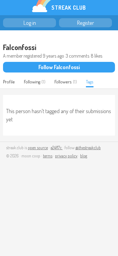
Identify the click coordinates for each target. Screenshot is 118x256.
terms (47, 155)
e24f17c (57, 147)
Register (85, 22)
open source (38, 147)
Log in (29, 22)
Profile (9, 82)
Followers (63, 82)
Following (32, 82)
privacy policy (66, 155)
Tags (89, 82)
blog (83, 155)
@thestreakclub (88, 147)
